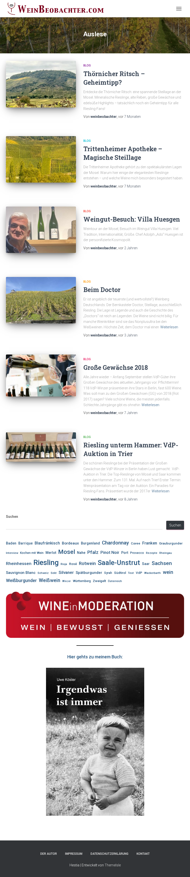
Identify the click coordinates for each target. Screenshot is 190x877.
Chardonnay (115, 543)
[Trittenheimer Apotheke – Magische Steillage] (41, 159)
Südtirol (120, 573)
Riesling (46, 562)
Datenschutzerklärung (109, 854)
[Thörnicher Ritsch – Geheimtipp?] (41, 84)
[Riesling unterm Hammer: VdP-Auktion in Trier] (41, 447)
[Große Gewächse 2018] (41, 376)
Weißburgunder (21, 580)
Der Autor (48, 854)
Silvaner (66, 572)
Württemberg (82, 581)
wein (168, 572)
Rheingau (165, 553)
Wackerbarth (152, 573)
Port (124, 553)
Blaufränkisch (47, 543)
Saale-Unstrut (119, 563)
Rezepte (151, 553)
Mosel (66, 551)
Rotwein (87, 563)
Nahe (81, 553)
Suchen (12, 517)
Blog (87, 65)
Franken (149, 543)
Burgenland (90, 543)
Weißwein (49, 580)
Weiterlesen (169, 327)
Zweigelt (99, 581)
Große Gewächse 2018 (115, 367)
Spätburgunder (89, 572)
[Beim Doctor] (41, 300)
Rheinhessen (18, 563)
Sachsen (162, 563)
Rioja (64, 564)
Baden (11, 543)
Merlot (51, 553)
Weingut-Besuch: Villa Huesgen (131, 219)
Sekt (54, 573)
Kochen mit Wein (32, 553)
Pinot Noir (109, 552)
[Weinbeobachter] (57, 8)
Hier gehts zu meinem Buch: (95, 656)
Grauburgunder (171, 543)
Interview (12, 553)
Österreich (115, 581)
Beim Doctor (101, 290)
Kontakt (143, 854)
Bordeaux (70, 543)
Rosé (73, 564)
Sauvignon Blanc (21, 572)
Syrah (108, 573)
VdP (139, 573)
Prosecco (137, 553)
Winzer (66, 581)
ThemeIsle (113, 865)
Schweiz (43, 573)
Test (131, 573)
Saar (146, 564)
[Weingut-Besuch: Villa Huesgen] (41, 230)
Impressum (73, 854)
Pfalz (92, 552)
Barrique (25, 543)
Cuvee (135, 543)
